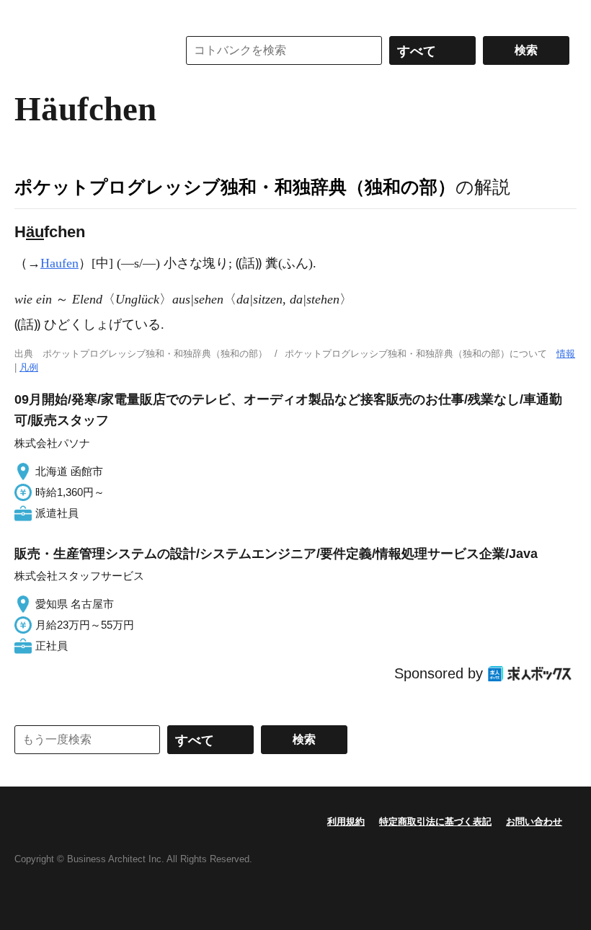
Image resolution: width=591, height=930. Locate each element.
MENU (28, 14)
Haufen (59, 263)
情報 (565, 353)
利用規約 (346, 821)
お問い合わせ (534, 821)
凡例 (28, 367)
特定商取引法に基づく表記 (435, 821)
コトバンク (85, 50)
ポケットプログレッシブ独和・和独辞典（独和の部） (235, 187)
